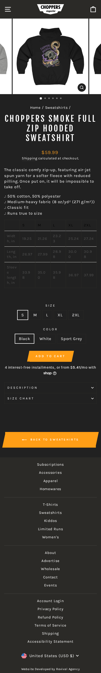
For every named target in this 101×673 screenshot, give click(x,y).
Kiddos (50, 521)
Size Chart (20, 398)
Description (22, 387)
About (50, 553)
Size (50, 305)
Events (50, 585)
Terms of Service (50, 625)
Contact (50, 577)
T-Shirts (50, 504)
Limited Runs (50, 529)
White (45, 338)
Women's (50, 537)
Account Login (50, 601)
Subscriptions (50, 464)
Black (24, 338)
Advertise (50, 561)
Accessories (50, 472)
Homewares (50, 489)
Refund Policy (50, 617)
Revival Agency (67, 669)
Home (35, 107)
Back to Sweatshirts (54, 439)
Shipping (30, 158)
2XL (76, 315)
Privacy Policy (50, 609)
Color (50, 329)
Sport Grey (71, 338)
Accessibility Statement (50, 641)
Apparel (50, 481)
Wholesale (50, 569)
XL (60, 315)
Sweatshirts (56, 107)
